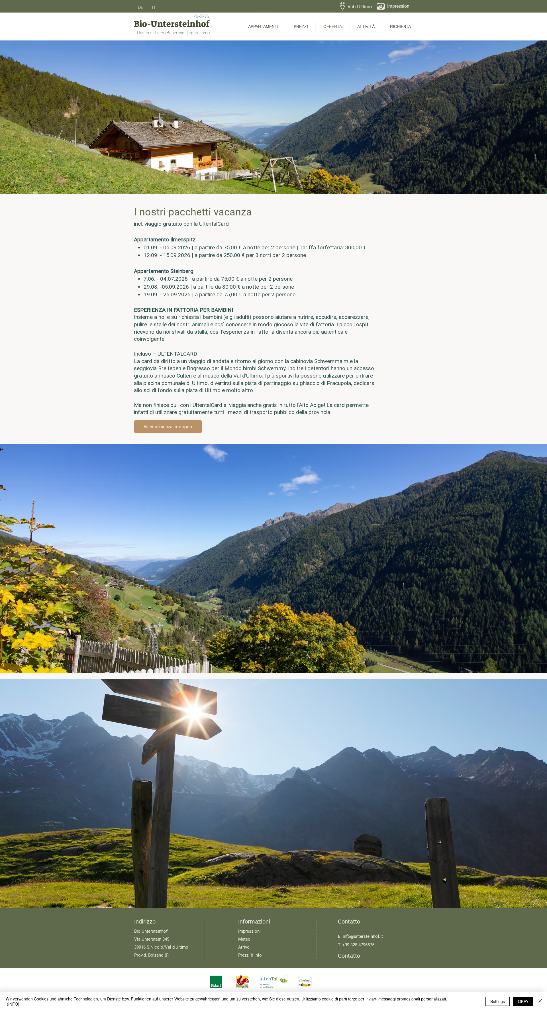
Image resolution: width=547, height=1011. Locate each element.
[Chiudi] (540, 1001)
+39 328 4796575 (358, 944)
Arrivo (244, 947)
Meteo (244, 939)
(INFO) (13, 1004)
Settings (497, 1001)
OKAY (523, 1001)
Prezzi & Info (250, 955)
